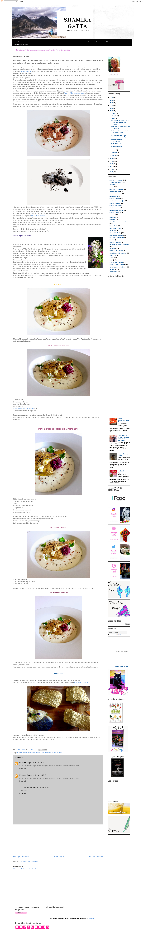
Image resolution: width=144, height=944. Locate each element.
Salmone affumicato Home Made (123, 420)
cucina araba (114, 196)
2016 (111, 108)
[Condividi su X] (42, 750)
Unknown (23, 763)
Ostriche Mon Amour (116, 250)
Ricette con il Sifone (116, 262)
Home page (16, 41)
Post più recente (21, 856)
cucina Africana (115, 191)
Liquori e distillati (115, 242)
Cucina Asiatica (115, 198)
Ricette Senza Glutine (48, 753)
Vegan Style (113, 271)
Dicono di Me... (45, 41)
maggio (114, 115)
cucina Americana (115, 194)
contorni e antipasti (116, 189)
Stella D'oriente (26, 71)
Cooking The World (79, 41)
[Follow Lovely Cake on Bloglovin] (21, 914)
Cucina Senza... (115, 212)
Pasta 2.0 (113, 255)
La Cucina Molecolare (117, 237)
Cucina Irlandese (115, 205)
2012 (111, 164)
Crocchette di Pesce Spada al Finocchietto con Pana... (120, 122)
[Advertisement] (58, 840)
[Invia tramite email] (39, 750)
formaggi (112, 219)
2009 (111, 172)
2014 (111, 158)
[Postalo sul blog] (40, 750)
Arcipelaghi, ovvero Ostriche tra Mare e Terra (120, 131)
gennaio (114, 155)
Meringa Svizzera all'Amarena (116, 140)
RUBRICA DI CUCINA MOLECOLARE (61, 41)
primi (111, 260)
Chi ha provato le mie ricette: (21, 44)
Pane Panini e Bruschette (118, 253)
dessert (112, 215)
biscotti (112, 184)
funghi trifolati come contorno (74, 93)
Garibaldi (121, 471)
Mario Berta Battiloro (38, 216)
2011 (111, 166)
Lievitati (112, 240)
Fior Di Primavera (117, 146)
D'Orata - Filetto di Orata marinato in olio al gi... (119, 136)
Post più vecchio (95, 856)
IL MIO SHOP (26, 41)
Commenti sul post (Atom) (29, 861)
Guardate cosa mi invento (26, 753)
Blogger (91, 918)
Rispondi (22, 769)
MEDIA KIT (35, 41)
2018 (111, 102)
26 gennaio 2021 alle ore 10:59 (37, 787)
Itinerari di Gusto (115, 233)
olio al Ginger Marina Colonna (23, 408)
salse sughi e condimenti (118, 267)
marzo (114, 150)
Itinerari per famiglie (116, 235)
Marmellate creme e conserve (119, 244)
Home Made (113, 226)
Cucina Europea (115, 203)
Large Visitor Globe (121, 666)
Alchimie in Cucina (116, 180)
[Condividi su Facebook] (44, 750)
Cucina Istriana (115, 208)
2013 (111, 161)
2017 (111, 105)
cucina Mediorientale (117, 210)
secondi (59, 753)
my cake (112, 248)
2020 (111, 97)
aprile (114, 118)
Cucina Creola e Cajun (117, 201)
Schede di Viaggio (104, 41)
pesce (38, 753)
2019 (111, 100)
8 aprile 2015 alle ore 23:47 (36, 763)
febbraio (115, 152)
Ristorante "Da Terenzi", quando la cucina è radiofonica (123, 438)
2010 (111, 169)
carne (111, 187)
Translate (123, 635)
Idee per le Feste (115, 228)
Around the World (115, 182)
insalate (112, 230)
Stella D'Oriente (116, 144)
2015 (111, 111)
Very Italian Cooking (92, 41)
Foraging (113, 217)
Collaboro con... (115, 41)
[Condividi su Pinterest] (46, 750)
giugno (114, 113)
